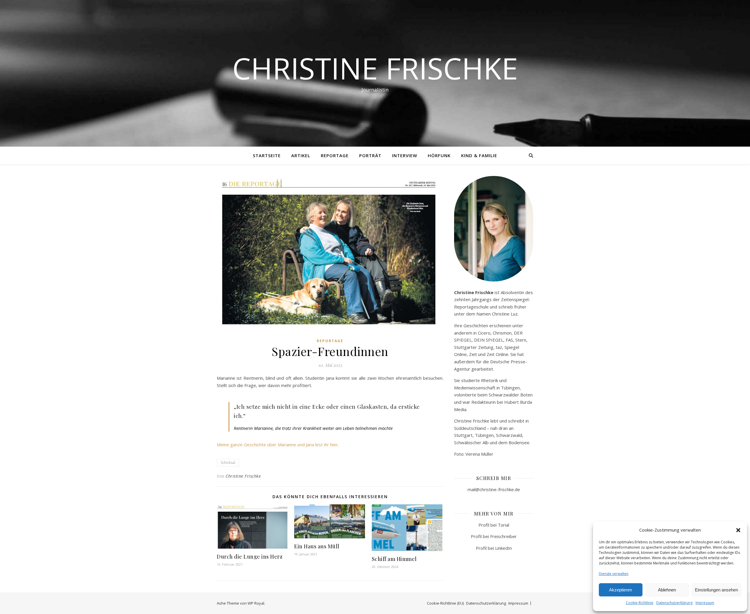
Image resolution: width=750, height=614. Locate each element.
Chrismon (502, 333)
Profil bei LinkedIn (494, 548)
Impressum (705, 602)
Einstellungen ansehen (716, 589)
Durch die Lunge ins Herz (249, 556)
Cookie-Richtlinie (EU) (445, 603)
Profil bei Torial (493, 525)
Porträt (370, 155)
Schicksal (228, 462)
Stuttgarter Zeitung (473, 347)
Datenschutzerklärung (674, 602)
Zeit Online (497, 354)
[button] (738, 530)
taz (499, 347)
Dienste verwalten (613, 573)
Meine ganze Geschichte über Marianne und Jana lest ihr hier (277, 444)
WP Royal (256, 603)
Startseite (267, 155)
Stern (520, 340)
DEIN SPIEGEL (488, 340)
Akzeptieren (620, 589)
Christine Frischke (375, 68)
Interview (404, 155)
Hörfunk (439, 155)
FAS (509, 340)
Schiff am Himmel (394, 558)
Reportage (335, 155)
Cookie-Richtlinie (639, 602)
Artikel (300, 155)
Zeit (473, 354)
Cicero (484, 333)
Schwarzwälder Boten (511, 395)
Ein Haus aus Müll (317, 546)
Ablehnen (667, 589)
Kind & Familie (479, 155)
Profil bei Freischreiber (494, 536)
